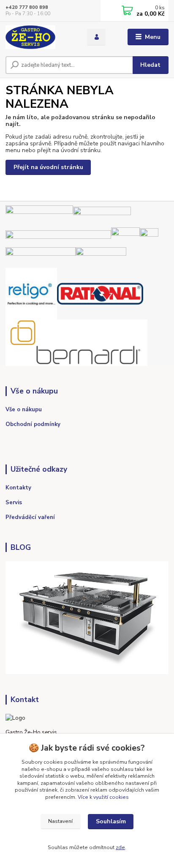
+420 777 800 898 (26, 7)
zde (120, 847)
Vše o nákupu (23, 409)
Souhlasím (111, 821)
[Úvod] (39, 37)
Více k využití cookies (103, 797)
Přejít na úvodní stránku (48, 167)
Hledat (150, 65)
